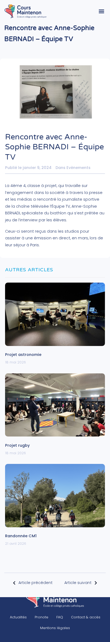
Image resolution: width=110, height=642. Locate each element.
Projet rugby (17, 445)
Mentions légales (55, 628)
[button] (101, 11)
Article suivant (78, 582)
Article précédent (35, 582)
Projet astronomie (23, 354)
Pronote (41, 617)
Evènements (78, 167)
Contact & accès (85, 617)
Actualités (18, 617)
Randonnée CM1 (21, 536)
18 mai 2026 (15, 362)
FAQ (59, 617)
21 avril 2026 (15, 543)
